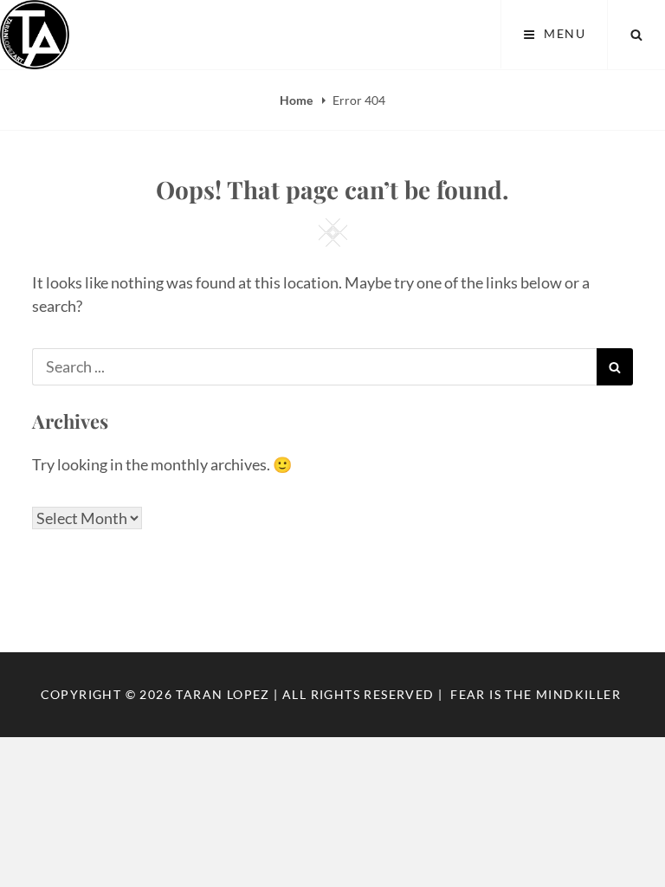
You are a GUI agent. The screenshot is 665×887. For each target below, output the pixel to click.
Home (297, 100)
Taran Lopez (222, 694)
